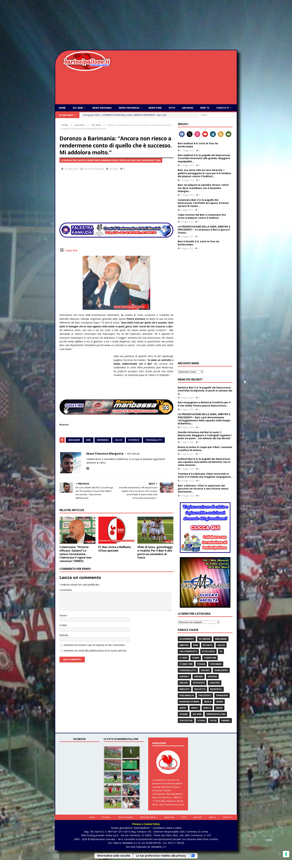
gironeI (198, 676)
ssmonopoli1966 (215, 714)
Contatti (222, 107)
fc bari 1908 (185, 664)
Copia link (71, 250)
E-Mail (62, 625)
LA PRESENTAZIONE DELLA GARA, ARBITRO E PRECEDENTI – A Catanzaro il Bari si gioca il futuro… (204, 229)
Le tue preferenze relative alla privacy (161, 855)
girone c (184, 676)
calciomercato (188, 651)
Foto (172, 107)
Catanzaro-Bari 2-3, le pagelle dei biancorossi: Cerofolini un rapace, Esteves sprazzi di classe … (203, 203)
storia (201, 720)
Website (63, 635)
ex (221, 651)
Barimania (103, 440)
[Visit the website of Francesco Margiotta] (87, 468)
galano (205, 670)
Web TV (204, 107)
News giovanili (102, 107)
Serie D (207, 707)
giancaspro (221, 670)
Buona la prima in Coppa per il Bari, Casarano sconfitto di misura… (205, 448)
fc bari (183, 657)
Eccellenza (208, 651)
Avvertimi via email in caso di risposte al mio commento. (94, 645)
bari (88, 440)
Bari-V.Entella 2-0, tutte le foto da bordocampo (198, 243)
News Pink (155, 107)
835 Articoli (133, 453)
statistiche (186, 720)
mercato (184, 689)
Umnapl (225, 720)
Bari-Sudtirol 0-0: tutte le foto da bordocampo (198, 145)
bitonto (208, 645)
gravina (212, 676)
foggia (201, 664)
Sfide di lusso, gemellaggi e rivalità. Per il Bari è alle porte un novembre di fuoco (154, 552)
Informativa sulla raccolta (113, 855)
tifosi (213, 720)
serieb (219, 701)
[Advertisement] (146, 25)
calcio (118, 440)
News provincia (129, 107)
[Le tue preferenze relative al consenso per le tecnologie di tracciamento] (286, 854)
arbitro (184, 645)
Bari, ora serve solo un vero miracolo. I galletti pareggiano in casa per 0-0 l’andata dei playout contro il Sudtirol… (204, 173)
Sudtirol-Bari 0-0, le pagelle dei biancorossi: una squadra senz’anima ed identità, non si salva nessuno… (204, 462)
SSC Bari (78, 107)
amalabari (74, 440)
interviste (199, 682)
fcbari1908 (210, 657)
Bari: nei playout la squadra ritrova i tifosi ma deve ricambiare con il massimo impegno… (203, 188)
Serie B (207, 701)
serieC (182, 707)
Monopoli (216, 689)
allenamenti (186, 638)
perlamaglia (186, 695)
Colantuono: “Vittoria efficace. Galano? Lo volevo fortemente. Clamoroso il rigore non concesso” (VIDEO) (75, 554)
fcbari (195, 657)
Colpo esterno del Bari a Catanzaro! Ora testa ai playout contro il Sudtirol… (202, 216)
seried (219, 707)
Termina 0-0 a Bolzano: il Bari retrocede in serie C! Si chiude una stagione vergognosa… (205, 475)
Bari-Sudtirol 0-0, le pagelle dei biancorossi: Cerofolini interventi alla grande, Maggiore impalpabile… (204, 158)
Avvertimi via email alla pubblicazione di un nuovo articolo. (95, 650)
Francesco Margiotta (93, 168)
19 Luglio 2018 (71, 168)
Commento (65, 590)
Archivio (187, 107)
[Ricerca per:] (216, 115)
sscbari (183, 714)
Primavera (222, 695)
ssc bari (197, 714)
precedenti (205, 695)
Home (62, 107)
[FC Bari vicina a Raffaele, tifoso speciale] (116, 530)
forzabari (216, 664)
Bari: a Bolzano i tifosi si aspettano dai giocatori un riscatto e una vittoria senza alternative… (203, 488)
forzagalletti (153, 440)
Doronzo (133, 440)
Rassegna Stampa (189, 701)
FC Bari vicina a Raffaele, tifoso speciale (114, 548)
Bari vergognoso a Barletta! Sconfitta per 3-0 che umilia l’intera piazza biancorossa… (204, 404)
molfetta (199, 689)
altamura (204, 638)
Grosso (183, 682)
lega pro (215, 682)
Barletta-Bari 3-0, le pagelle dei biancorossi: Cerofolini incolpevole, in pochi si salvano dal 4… (205, 390)
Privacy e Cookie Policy (146, 824)
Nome (62, 615)
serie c (195, 707)
